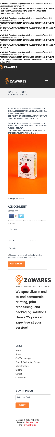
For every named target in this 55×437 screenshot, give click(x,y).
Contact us (21, 377)
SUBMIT (22, 405)
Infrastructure (22, 366)
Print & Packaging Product (28, 362)
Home (10, 92)
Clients (19, 370)
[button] (11, 215)
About (18, 354)
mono (23, 92)
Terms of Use (32, 422)
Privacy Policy (29, 425)
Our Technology (23, 358)
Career (19, 373)
